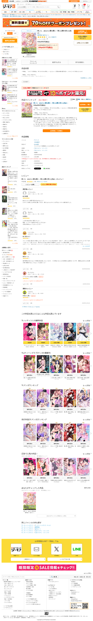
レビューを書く (41, 39)
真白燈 (59, 346)
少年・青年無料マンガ (8, 261)
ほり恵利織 (5, 148)
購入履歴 (28, 588)
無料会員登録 (74, 1)
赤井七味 (32, 346)
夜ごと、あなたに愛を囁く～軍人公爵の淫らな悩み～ (51, 103)
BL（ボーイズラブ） (9, 586)
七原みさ (27, 346)
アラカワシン (11, 202)
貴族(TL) (5, 129)
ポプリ (39, 481)
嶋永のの (43, 346)
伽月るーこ (46, 35)
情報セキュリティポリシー (37, 610)
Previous (23, 333)
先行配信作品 (6, 267)
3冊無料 (43, 342)
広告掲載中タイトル (8, 285)
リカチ (4, 159)
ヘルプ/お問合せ (53, 588)
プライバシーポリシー (26, 610)
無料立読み (29, 375)
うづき (31, 413)
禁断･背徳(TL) (6, 122)
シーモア (5, 1)
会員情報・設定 (30, 586)
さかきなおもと (70, 379)
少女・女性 (22, 12)
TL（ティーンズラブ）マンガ (47, 14)
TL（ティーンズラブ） (32, 14)
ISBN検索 (67, 610)
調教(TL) (5, 124)
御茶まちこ (10, 90)
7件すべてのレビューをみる (32, 306)
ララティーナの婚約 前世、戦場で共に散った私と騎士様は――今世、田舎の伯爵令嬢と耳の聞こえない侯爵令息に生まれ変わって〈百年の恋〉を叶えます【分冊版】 (13, 229)
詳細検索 (5, 287)
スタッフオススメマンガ (9, 280)
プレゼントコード (7, 293)
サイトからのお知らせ (31, 602)
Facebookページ (75, 592)
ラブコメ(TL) (6, 115)
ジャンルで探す (22, 7)
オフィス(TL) (6, 113)
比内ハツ (14, 216)
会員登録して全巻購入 (56, 131)
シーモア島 (25, 1)
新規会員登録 (29, 581)
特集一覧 (5, 278)
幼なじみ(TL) (6, 117)
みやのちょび (83, 481)
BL (30, 12)
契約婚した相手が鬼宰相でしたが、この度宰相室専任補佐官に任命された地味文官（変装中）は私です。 (13, 175)
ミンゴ (48, 375)
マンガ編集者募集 (75, 585)
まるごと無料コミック (7, 257)
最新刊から (88, 99)
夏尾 (27, 481)
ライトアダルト (87, 12)
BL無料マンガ (6, 263)
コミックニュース (7, 289)
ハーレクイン (7, 595)
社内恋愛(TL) (6, 131)
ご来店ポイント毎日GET (9, 270)
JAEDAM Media (45, 481)
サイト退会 (29, 596)
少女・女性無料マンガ (8, 259)
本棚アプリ (5, 296)
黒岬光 (4, 150)
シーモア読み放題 (8, 606)
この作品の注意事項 (29, 56)
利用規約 (20, 610)
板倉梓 (4, 157)
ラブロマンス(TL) (7, 120)
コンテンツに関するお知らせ (33, 604)
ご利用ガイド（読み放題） (55, 593)
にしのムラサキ (13, 101)
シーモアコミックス (38, 12)
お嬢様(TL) (5, 133)
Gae (9, 190)
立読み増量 (56, 342)
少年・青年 (13, 12)
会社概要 (15, 610)
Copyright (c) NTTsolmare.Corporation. (46, 619)
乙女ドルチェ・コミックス (61, 14)
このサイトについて (60, 610)
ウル (28, 413)
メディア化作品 (7, 276)
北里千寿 (5, 143)
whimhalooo (54, 346)
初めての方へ (6, 51)
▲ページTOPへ (87, 573)
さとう (9, 216)
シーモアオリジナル (9, 597)
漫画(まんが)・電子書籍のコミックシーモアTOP (14, 14)
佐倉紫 (70, 346)
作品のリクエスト (53, 595)
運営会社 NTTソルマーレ (74, 610)
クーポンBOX (29, 590)
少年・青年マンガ (8, 583)
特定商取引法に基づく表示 (49, 610)
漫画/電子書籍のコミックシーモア (12, 581)
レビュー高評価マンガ (8, 283)
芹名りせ (15, 90)
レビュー (18, 1)
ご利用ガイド (6, 49)
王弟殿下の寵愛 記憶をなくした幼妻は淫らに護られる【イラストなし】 (12, 72)
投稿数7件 (52, 37)
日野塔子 (5, 161)
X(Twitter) (73, 593)
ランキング (7, 254)
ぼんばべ (81, 346)
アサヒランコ (70, 481)
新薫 (4, 154)
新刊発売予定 (6, 252)
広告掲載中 (26, 81)
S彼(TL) (5, 126)
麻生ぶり (31, 481)
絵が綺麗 (36, 144)
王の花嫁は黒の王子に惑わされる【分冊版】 (12, 87)
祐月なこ (85, 346)
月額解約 (28, 593)
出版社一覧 (82, 576)
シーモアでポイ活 (7, 272)
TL (46, 12)
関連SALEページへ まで (35, 88)
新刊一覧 (88, 576)
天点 (8, 101)
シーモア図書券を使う (31, 599)
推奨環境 (51, 597)
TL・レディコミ (8, 588)
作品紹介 (73, 581)
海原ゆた (70, 413)
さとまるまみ (56, 481)
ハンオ (44, 375)
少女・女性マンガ (8, 585)
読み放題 (12, 1)
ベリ (55, 379)
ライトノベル (54, 12)
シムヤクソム (39, 375)
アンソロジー (6, 141)
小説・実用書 (63, 12)
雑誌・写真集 (71, 12)
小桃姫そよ (83, 447)
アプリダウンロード (54, 581)
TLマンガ (29, 30)
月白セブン (10, 181)
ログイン (85, 1)
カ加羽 (12, 237)
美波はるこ (5, 152)
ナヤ (58, 379)
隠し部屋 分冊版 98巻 (70, 377)
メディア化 (79, 12)
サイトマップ (52, 599)
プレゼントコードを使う (32, 600)
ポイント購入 (29, 583)
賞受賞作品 (5, 274)
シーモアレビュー (8, 607)
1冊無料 (30, 342)
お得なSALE (6, 265)
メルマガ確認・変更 (31, 585)
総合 (5, 12)
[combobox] (43, 7)
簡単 (79, 99)
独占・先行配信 (8, 599)
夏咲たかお (5, 145)
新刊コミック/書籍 (6, 250)
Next (90, 334)
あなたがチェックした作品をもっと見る (56, 516)
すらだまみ (66, 346)
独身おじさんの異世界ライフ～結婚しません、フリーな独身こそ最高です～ (13, 213)
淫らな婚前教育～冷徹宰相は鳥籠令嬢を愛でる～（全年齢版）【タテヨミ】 (12, 62)
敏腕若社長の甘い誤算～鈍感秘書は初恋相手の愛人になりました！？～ (12, 97)
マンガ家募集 (74, 583)
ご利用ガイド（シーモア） (55, 592)
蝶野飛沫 (40, 35)
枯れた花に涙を (11, 188)
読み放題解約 (29, 594)
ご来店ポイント (28, 559)
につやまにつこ (43, 413)
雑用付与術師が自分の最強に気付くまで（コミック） (13, 199)
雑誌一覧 (76, 576)
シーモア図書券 (7, 291)
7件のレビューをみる (42, 181)
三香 (9, 237)
